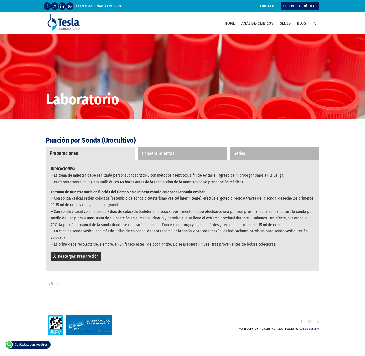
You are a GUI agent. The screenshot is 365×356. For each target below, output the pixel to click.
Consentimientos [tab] (158, 153)
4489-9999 (113, 6)
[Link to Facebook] (47, 6)
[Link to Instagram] (54, 6)
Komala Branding (309, 328)
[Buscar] (314, 23)
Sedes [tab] (239, 153)
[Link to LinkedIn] (62, 6)
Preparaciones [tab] (64, 153)
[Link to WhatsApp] (69, 6)
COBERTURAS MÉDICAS (300, 6)
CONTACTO (268, 6)
